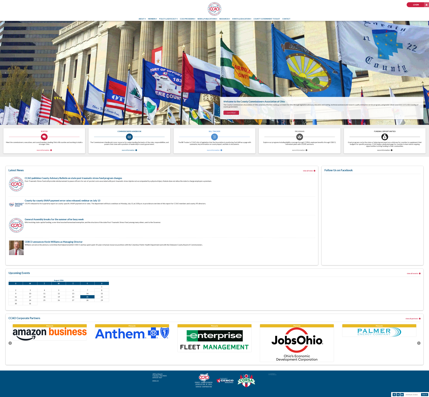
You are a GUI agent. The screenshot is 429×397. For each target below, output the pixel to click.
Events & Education (241, 19)
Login (416, 5)
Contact (286, 19)
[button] (5, 73)
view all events (412, 273)
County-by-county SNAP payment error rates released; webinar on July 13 (62, 200)
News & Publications (207, 19)
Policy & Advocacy (168, 19)
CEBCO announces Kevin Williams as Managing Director (54, 241)
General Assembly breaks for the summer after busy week (54, 219)
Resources (224, 19)
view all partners (412, 319)
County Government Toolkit (266, 19)
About (142, 19)
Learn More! (231, 113)
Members (152, 19)
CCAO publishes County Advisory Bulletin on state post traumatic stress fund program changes (73, 178)
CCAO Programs (187, 19)
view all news (308, 171)
